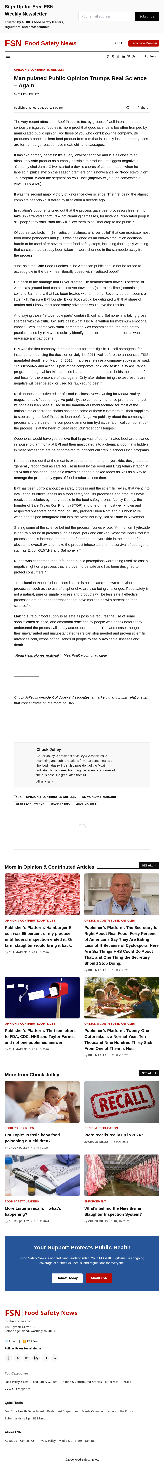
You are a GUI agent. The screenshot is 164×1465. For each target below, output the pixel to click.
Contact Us (27, 1441)
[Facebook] (107, 56)
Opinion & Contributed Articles (39, 69)
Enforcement (95, 1201)
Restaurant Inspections (62, 1411)
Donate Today (67, 1278)
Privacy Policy (47, 1441)
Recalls (126, 1382)
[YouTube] (128, 56)
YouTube (79, 178)
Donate (90, 1441)
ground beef (86, 804)
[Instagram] (118, 56)
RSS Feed (39, 1418)
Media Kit (65, 1441)
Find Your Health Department (24, 1411)
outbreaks (111, 1382)
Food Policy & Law (19, 1128)
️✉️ (10, 1341)
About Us (11, 1441)
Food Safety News (86, 1459)
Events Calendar (92, 1411)
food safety (60, 804)
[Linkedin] (123, 56)
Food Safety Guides (44, 1382)
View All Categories (17, 1389)
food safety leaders (22, 1201)
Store (78, 1441)
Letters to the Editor (120, 1411)
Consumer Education (101, 1128)
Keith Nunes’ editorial (42, 655)
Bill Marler (18, 952)
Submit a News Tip (17, 1418)
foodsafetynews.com (18, 1321)
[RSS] (133, 56)
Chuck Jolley (28, 94)
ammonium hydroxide (99, 797)
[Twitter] (112, 56)
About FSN (99, 1278)
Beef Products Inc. (30, 804)
